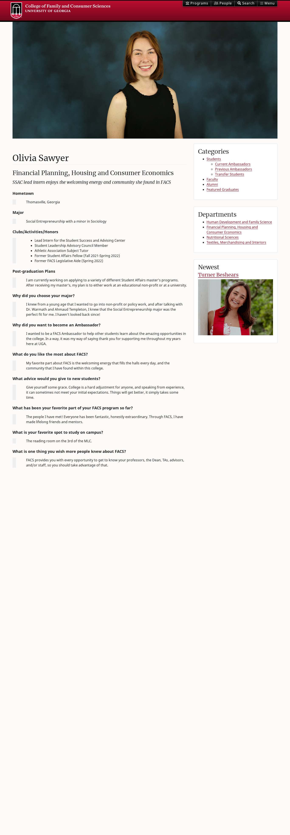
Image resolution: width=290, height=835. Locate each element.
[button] (245, 3)
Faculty (212, 179)
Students (214, 159)
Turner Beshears (218, 275)
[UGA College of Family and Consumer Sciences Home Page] (60, 11)
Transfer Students (229, 174)
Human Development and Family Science (239, 222)
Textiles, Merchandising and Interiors (236, 242)
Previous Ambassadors (233, 169)
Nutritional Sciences (223, 237)
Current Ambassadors (233, 164)
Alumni (212, 184)
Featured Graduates (223, 189)
